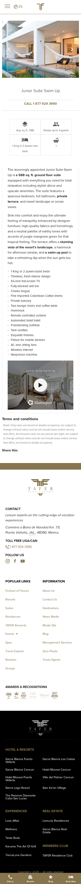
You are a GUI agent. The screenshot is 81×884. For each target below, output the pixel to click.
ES (20, 6)
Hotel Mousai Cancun (57, 769)
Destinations (51, 608)
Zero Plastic (50, 651)
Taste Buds (12, 838)
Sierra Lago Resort (17, 787)
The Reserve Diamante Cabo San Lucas (20, 797)
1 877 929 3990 (21, 546)
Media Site (49, 625)
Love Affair (12, 820)
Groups (10, 668)
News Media (51, 616)
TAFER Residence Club (57, 855)
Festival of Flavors (17, 590)
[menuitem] (12, 634)
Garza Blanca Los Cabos (59, 759)
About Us (49, 590)
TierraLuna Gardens (18, 855)
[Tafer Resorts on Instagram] (7, 562)
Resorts (10, 599)
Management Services (57, 642)
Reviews (10, 659)
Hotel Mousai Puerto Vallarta (18, 778)
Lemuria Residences (56, 820)
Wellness (11, 829)
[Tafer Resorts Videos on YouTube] (22, 562)
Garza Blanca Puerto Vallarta (18, 760)
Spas (8, 642)
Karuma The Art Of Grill (20, 846)
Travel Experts (14, 651)
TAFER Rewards (15, 625)
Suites (9, 608)
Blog (45, 633)
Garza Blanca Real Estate (55, 830)
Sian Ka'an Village (54, 787)
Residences (13, 616)
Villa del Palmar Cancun (58, 777)
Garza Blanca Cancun (19, 769)
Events (9, 633)
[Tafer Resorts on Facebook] (15, 562)
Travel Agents (51, 659)
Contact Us (50, 599)
